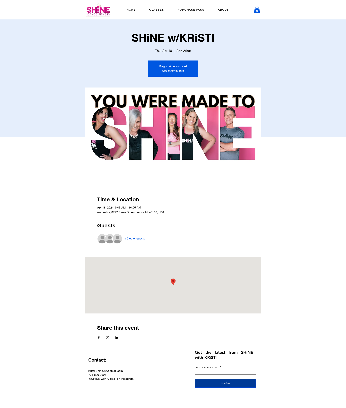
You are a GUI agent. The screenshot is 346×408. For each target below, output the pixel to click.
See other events (173, 70)
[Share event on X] (107, 337)
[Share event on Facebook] (99, 337)
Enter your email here (207, 367)
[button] (257, 9)
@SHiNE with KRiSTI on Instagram (111, 378)
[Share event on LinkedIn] (116, 337)
